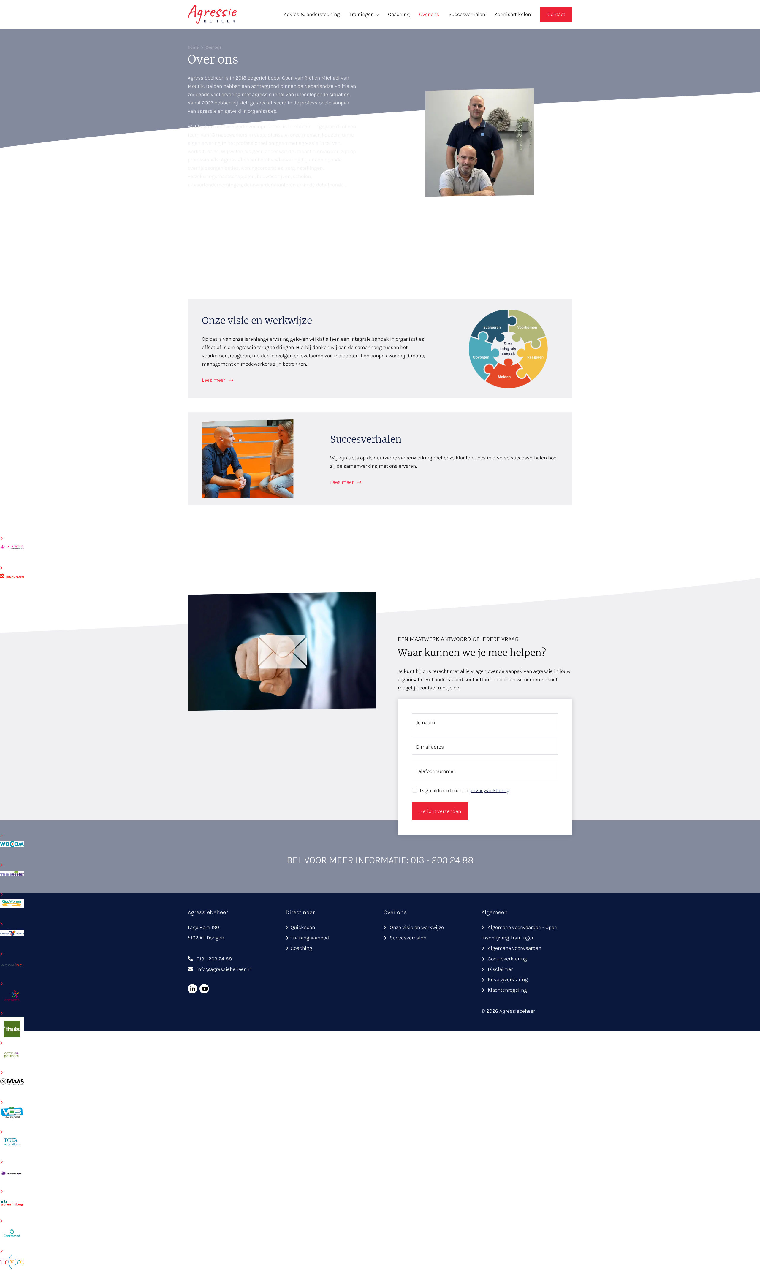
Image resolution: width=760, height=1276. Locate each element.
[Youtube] (204, 989)
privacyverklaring (489, 790)
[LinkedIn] (192, 989)
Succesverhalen (467, 14)
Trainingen (361, 14)
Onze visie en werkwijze (417, 927)
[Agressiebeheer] (212, 14)
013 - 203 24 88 (214, 959)
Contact (556, 14)
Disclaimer (500, 969)
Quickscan (303, 927)
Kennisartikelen (513, 14)
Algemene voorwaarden (514, 948)
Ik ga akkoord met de (464, 790)
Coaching (399, 14)
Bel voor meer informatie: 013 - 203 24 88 (380, 860)
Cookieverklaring (507, 959)
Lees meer (214, 380)
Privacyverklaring (508, 979)
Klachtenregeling (507, 990)
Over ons (429, 14)
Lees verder (208, 205)
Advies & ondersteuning (312, 14)
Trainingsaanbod (310, 938)
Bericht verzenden (440, 811)
